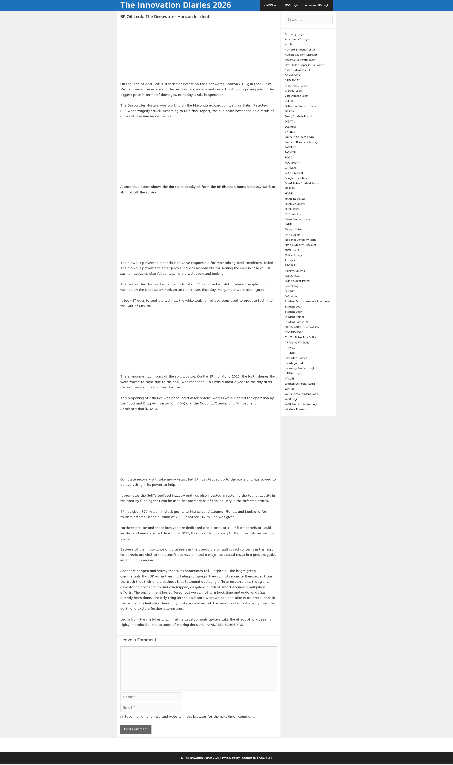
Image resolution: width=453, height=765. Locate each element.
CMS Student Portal (297, 70)
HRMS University (295, 203)
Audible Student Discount (301, 54)
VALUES (289, 378)
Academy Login (294, 34)
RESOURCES (292, 275)
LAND (288, 224)
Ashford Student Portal (300, 49)
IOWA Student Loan (297, 219)
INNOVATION (293, 214)
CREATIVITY (292, 80)
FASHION (290, 152)
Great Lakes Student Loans (302, 183)
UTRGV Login (293, 373)
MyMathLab (292, 234)
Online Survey (293, 255)
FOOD (288, 157)
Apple (289, 44)
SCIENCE (290, 291)
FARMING (290, 147)
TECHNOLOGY (294, 332)
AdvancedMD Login (317, 5)
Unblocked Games (296, 358)
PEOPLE (290, 265)
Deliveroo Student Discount (302, 106)
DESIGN (289, 111)
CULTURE (290, 101)
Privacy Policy (231, 758)
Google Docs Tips (296, 178)
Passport (291, 260)
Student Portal (294, 317)
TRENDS (290, 352)
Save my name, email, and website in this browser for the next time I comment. (189, 717)
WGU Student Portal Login (301, 404)
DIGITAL (290, 121)
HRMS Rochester (295, 198)
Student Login (293, 311)
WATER (289, 388)
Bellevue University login (300, 60)
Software (291, 296)
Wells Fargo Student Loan (301, 394)
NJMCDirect (270, 5)
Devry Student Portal (298, 116)
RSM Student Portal (297, 281)
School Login (292, 286)
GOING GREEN (294, 173)
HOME (289, 193)
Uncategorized (294, 363)
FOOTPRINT (292, 162)
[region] (198, 49)
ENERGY (290, 131)
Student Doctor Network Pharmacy (307, 301)
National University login (300, 239)
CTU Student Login (296, 95)
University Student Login (300, 368)
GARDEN (290, 167)
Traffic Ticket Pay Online (301, 337)
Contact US (249, 758)
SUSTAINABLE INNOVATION (302, 327)
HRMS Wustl (292, 209)
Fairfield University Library (301, 142)
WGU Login (291, 399)
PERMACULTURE (295, 270)
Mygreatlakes (293, 229)
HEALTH (290, 188)
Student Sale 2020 (297, 322)
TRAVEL (290, 347)
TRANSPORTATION (297, 342)
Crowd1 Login (293, 90)
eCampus (291, 126)
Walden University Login (300, 383)
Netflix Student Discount (300, 245)
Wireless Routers (295, 409)
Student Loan (293, 306)
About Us (264, 758)
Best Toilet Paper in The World (304, 65)
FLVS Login (291, 5)
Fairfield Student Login (299, 137)
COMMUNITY (292, 75)
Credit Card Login (296, 85)
